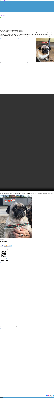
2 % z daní (3, 10)
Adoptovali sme (4, 6)
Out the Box (5, 397)
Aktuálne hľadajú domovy (6, 3)
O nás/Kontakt (4, 1)
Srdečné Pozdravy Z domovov (6, 8)
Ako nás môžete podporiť (6, 9)
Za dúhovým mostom (5, 7)
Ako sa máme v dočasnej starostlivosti (8, 4)
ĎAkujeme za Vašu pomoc (6, 11)
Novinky (3, 2)
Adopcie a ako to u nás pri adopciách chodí (8, 5)
